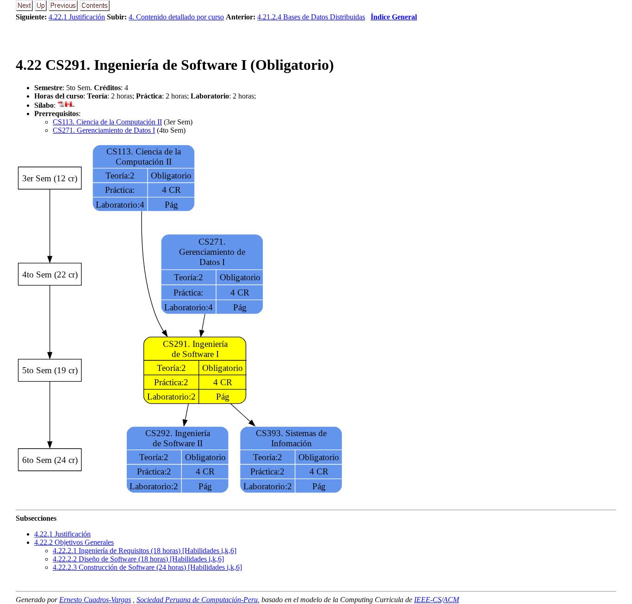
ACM (451, 600)
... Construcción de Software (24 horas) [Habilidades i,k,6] (147, 567)
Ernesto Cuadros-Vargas (95, 600)
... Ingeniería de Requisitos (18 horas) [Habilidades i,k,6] (144, 551)
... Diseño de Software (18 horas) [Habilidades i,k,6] (138, 559)
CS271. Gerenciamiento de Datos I (104, 130)
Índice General (394, 17)
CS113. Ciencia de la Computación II (107, 122)
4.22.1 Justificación (77, 17)
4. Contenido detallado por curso (176, 17)
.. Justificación (62, 534)
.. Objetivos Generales (74, 542)
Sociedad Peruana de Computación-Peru (197, 600)
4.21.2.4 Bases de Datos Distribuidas (311, 17)
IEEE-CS (427, 600)
